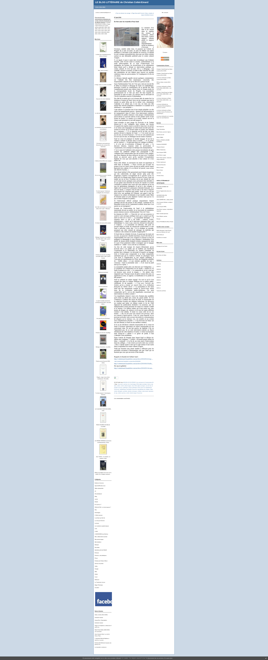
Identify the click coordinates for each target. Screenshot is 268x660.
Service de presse (99, 563)
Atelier (96, 574)
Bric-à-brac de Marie (161, 255)
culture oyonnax (122, 393)
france (149, 384)
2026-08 (159, 263)
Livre (96, 528)
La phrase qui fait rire (100, 517)
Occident (97, 587)
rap (152, 384)
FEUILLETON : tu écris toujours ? (103, 507)
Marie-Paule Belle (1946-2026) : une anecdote (164, 88)
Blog (96, 496)
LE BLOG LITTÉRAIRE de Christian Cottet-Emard (121, 2)
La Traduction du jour (100, 582)
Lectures (97, 523)
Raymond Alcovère (161, 164)
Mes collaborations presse (101, 536)
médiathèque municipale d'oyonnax (128, 389)
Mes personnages (99, 539)
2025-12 (159, 285)
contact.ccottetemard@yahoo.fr (103, 12)
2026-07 (159, 266)
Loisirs (96, 531)
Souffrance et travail (161, 237)
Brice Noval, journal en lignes (164, 132)
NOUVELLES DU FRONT (101, 550)
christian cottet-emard (143, 391)
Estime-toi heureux (99, 483)
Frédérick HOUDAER (162, 144)
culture (118, 385)
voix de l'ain (148, 385)
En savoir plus (168, 658)
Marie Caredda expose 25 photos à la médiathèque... (164, 112)
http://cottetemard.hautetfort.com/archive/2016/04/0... (127, 361)
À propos (165, 52)
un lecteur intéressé (161, 77)
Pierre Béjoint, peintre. (162, 216)
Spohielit (159, 172)
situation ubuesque (132, 391)
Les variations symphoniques (102, 526)
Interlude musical (99, 617)
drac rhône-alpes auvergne (138, 385)
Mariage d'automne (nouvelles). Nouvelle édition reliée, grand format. (103, 239)
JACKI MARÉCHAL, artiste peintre (165, 199)
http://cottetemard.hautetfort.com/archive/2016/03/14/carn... (133, 368)
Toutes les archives (161, 290)
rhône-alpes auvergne (141, 384)
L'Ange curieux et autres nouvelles (103, 84)
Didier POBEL (160, 137)
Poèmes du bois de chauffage (103, 332)
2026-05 (159, 271)
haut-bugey (133, 384)
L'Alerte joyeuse (98, 515)
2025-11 (159, 288)
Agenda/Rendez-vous (100, 485)
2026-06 (159, 269)
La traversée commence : (101, 647)
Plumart (158, 219)
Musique (97, 544)
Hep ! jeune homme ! (103, 70)
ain (129, 384)
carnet (96, 499)
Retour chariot (160, 167)
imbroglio (120, 391)
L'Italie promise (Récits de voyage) (103, 160)
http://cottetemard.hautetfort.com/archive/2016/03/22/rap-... (133, 359)
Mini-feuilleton (98, 542)
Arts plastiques (98, 493)
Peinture (97, 552)
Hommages (97, 512)
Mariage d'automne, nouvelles (103, 347)
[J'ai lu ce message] (266, 658)
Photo (96, 558)
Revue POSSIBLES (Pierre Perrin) (165, 221)
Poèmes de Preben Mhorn (101, 560)
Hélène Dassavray (161, 149)
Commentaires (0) (149, 382)
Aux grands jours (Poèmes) (103, 318)
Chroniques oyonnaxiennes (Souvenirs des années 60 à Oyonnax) (103, 145)
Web (96, 571)
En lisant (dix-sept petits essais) (103, 222)
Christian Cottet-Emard (162, 69)
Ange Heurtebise (161, 129)
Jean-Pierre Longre (161, 155)
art (95, 491)
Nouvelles (97, 547)
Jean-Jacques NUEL (162, 152)
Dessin (96, 501)
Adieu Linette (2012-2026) (101, 614)
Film (96, 509)
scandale (125, 391)
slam (115, 385)
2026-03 (159, 277)
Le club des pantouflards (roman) (103, 113)
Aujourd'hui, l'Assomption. (101, 620)
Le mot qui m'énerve (100, 520)
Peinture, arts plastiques (100, 555)
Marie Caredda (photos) (162, 213)
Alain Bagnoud (160, 126)
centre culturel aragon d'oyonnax (134, 393)
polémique (125, 387)
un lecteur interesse (161, 98)
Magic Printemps (99, 585)
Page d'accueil (135, 13)
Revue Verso (160, 170)
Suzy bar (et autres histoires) (103, 98)
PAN (158, 82)
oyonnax (125, 384)
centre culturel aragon (126, 385)
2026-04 (159, 274)
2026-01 (159, 282)
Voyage (96, 568)
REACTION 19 (160, 234)
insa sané (120, 384)
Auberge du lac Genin (162, 246)
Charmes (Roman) (103, 286)
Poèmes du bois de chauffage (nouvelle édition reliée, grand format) (103, 256)
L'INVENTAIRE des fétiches (101, 534)
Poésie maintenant (161, 162)
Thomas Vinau (160, 175)
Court (96, 577)
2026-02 (159, 280)
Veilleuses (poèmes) (103, 272)
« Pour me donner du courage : (123, 13)
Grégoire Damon (161, 147)
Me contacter (165, 12)
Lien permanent (140, 382)
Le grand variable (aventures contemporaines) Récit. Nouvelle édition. (103, 302)
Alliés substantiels (99, 488)
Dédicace (97, 579)
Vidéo (96, 566)
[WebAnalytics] (116, 378)
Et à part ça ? (98, 504)
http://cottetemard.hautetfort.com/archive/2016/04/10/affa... (133, 363)
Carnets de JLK (160, 134)
